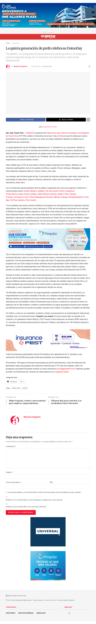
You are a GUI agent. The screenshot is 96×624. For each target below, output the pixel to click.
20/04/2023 (35, 66)
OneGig (71, 197)
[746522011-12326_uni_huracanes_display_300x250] (48, 531)
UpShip (33, 194)
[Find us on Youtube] (73, 613)
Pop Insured (31, 200)
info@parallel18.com (67, 369)
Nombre (9, 472)
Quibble (41, 191)
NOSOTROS (10, 613)
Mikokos (33, 191)
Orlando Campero (68, 600)
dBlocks (57, 197)
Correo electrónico (14, 482)
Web (51, 482)
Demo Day (16, 388)
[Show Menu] (7, 37)
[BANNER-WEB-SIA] (48, 239)
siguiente (59, 372)
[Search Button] (89, 37)
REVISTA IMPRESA (25, 613)
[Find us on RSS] (77, 613)
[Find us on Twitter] (69, 613)
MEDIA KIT (41, 613)
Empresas (15, 43)
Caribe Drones (24, 194)
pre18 (59, 136)
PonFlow (13, 200)
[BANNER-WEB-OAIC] (48, 15)
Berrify (14, 194)
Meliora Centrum (50, 194)
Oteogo (64, 197)
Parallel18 (30, 133)
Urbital (26, 191)
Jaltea (39, 194)
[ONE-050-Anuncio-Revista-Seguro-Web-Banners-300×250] (48, 565)
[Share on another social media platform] (88, 119)
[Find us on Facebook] (65, 613)
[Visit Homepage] (48, 37)
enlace (66, 372)
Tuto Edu (48, 191)
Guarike (21, 200)
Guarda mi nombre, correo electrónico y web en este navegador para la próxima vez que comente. (44, 492)
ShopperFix (79, 197)
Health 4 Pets (63, 194)
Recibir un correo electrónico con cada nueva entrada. (26, 507)
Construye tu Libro (21, 197)
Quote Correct (58, 191)
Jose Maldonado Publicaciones (21, 600)
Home (8, 43)
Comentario (11, 446)
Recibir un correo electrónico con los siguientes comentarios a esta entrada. (34, 500)
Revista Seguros (20, 66)
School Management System (41, 197)
